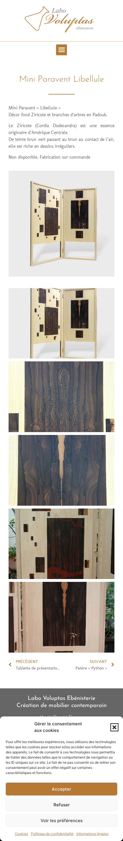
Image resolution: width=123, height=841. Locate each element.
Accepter (61, 789)
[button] (114, 727)
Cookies (21, 834)
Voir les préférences (62, 820)
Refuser (61, 804)
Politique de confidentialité (52, 834)
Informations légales (92, 834)
